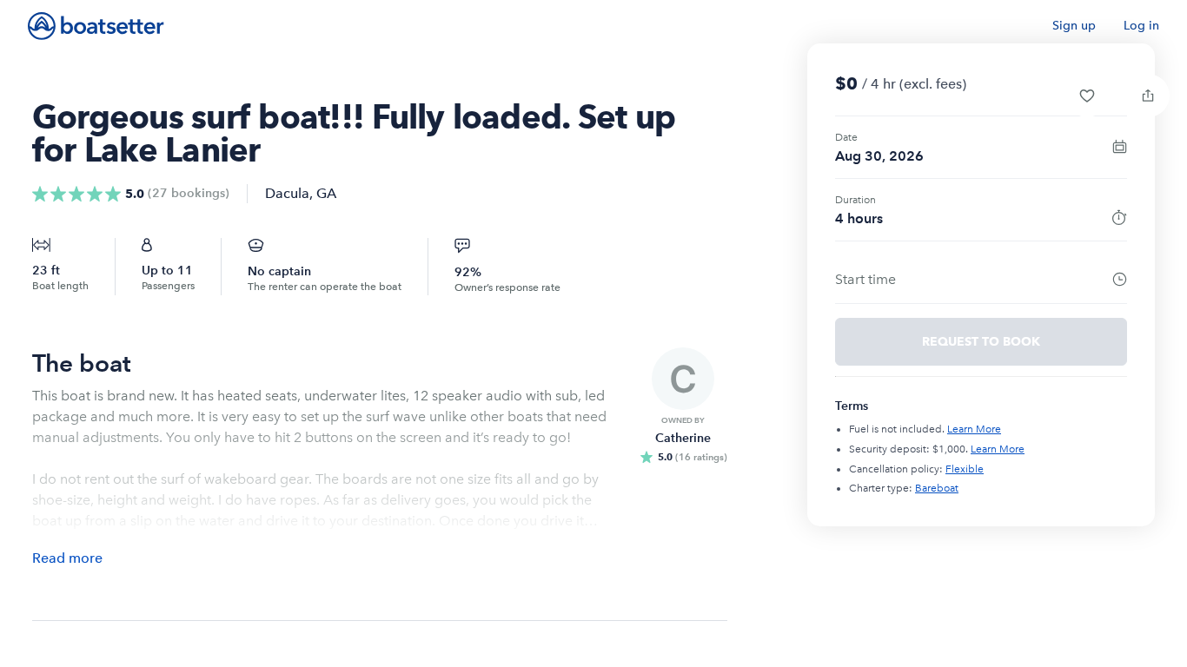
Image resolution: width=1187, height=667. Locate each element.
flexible (964, 469)
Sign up (1074, 25)
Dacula (287, 193)
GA (326, 193)
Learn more (974, 429)
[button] (1087, 95)
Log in (1141, 25)
